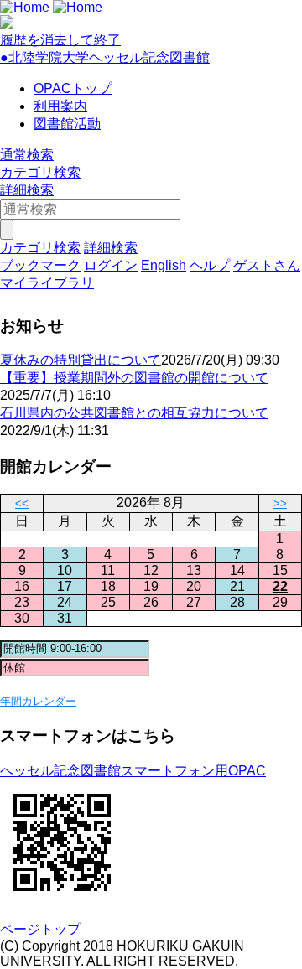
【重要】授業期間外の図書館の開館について (134, 377)
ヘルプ (210, 265)
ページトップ (40, 929)
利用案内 (60, 106)
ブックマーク (40, 265)
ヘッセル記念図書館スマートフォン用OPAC (133, 771)
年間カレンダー (38, 701)
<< (22, 503)
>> (280, 503)
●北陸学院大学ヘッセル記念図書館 (105, 57)
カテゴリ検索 (40, 172)
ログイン (111, 265)
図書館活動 (67, 124)
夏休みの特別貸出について (80, 360)
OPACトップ (73, 88)
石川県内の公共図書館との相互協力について (134, 413)
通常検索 (27, 155)
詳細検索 (27, 190)
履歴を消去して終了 (60, 40)
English (163, 265)
